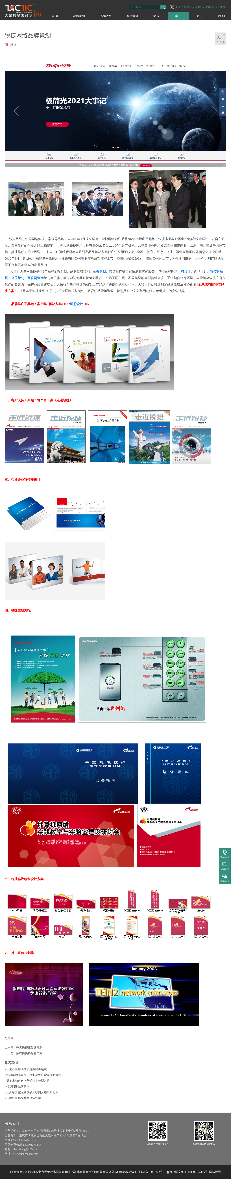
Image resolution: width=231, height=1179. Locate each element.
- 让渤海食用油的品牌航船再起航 (26, 1069)
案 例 (178, 16)
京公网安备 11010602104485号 (188, 1171)
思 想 (200, 16)
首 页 (55, 16)
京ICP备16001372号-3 (151, 1171)
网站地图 (215, 1171)
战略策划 (79, 16)
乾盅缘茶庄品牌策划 (29, 1047)
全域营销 (132, 16)
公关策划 (99, 271)
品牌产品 (106, 16)
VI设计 (186, 271)
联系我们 (12, 1123)
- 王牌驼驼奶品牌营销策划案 (23, 1098)
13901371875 (214, 7)
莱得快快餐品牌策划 (29, 1053)
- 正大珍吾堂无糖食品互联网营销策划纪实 (31, 1092)
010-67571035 (188, 7)
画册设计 (76, 304)
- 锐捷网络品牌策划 (17, 1086)
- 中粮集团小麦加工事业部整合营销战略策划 (33, 1074)
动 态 (156, 16)
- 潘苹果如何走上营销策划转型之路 (27, 1080)
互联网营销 (35, 278)
